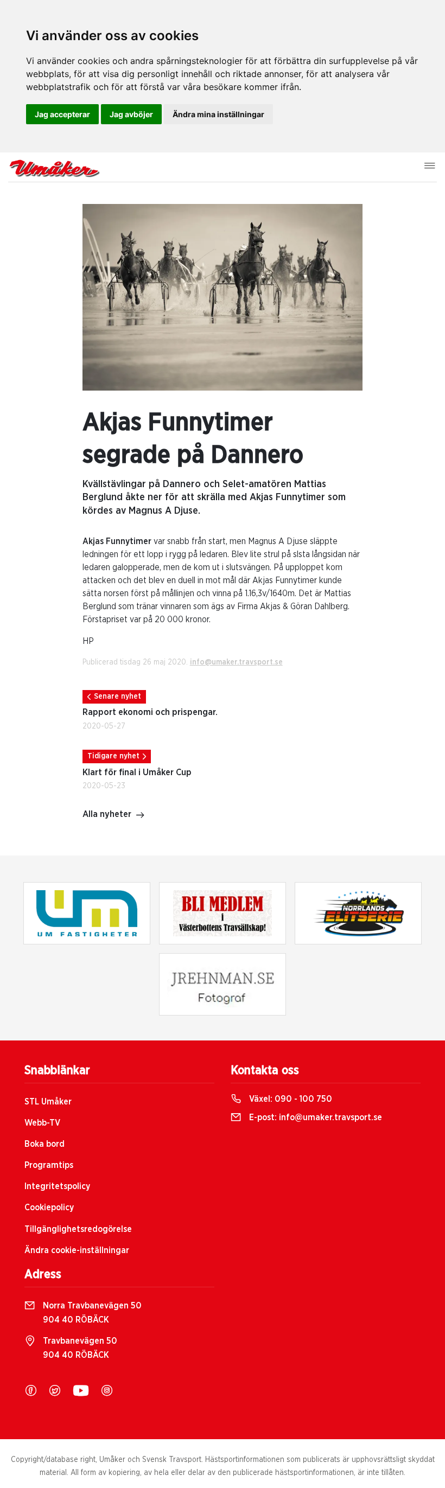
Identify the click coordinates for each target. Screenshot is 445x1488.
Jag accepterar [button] (62, 114)
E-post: (314, 1117)
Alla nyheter (106, 814)
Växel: (289, 1099)
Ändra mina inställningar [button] (218, 114)
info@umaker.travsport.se (236, 662)
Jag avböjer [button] (131, 114)
